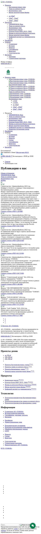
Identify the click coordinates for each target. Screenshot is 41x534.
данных (3, 530)
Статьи (11, 140)
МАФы (3, 180)
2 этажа (15, 102)
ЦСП (10, 38)
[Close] (1, 523)
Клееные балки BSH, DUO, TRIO (20, 31)
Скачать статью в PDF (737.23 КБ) (12, 304)
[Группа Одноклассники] (5, 509)
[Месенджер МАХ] (22, 486)
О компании (13, 44)
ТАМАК (8, 42)
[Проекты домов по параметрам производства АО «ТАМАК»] (13, 111)
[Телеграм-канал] (5, 489)
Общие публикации (7, 173)
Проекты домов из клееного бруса (18, 367)
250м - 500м (13, 20)
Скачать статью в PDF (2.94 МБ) (12, 293)
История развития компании (14, 413)
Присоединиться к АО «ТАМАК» (16, 445)
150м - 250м (13, 18)
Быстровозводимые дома (17, 7)
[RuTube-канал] (11, 507)
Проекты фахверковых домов (17, 369)
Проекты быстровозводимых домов (19, 365)
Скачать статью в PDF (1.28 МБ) (12, 211)
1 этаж (15, 101)
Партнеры (12, 56)
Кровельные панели (15, 29)
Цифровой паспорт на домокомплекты (22, 37)
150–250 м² (8, 357)
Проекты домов (10, 77)
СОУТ (7, 431)
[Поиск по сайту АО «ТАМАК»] (1, 158)
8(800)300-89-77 (6, 63)
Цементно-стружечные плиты (19, 129)
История (12, 46)
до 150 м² (8, 355)
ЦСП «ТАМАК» (6, 448)
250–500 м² (8, 359)
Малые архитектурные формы (19, 12)
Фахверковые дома (15, 10)
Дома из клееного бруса (17, 26)
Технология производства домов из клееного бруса (22, 401)
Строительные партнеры (17, 58)
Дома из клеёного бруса (17, 9)
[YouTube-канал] (5, 493)
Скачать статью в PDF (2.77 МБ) (12, 315)
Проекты (8, 5)
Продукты (8, 22)
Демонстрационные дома (13, 422)
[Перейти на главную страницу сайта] (8, 74)
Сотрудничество (14, 53)
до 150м (12, 16)
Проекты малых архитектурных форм (19, 371)
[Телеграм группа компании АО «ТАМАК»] (2, 154)
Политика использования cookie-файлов (18, 427)
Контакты (8, 55)
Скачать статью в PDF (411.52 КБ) (12, 253)
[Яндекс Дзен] (5, 512)
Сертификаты (13, 49)
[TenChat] (5, 510)
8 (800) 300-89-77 (6, 156)
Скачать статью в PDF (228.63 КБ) (12, 240)
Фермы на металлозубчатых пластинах (22, 33)
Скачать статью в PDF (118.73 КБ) (12, 226)
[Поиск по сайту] (26, 525)
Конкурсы (12, 51)
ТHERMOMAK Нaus (16, 24)
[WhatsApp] (5, 491)
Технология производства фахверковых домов (20, 403)
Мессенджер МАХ (22, 152)
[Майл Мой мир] (6, 515)
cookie (16, 529)
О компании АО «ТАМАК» (14, 411)
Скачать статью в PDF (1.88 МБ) (12, 284)
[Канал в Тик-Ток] (5, 518)
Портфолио (9, 40)
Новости (12, 47)
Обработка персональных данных (16, 429)
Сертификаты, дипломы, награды (16, 415)
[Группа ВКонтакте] (5, 488)
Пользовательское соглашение (15, 425)
